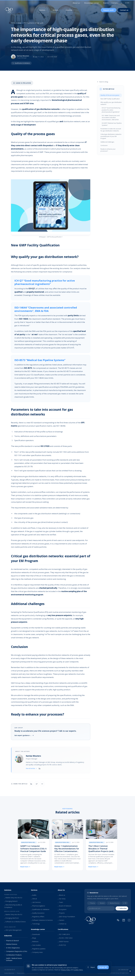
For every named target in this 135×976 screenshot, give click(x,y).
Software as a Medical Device (15, 922)
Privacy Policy (65, 970)
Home (13, 23)
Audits (33, 895)
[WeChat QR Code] (118, 920)
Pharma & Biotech (12, 941)
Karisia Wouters (33, 756)
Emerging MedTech (11, 918)
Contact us (124, 10)
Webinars (34, 942)
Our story (61, 899)
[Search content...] (121, 3)
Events (106, 3)
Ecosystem (62, 909)
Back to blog (103, 82)
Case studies (36, 945)
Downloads (35, 934)
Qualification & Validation (40, 909)
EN (128, 3)
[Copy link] (42, 784)
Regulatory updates (38, 949)
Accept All (103, 967)
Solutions (42, 10)
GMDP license (63, 942)
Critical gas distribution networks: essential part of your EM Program (111, 136)
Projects (61, 913)
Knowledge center (91, 3)
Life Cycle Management (13, 930)
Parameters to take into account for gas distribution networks (111, 130)
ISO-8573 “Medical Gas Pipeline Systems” (112, 124)
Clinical (34, 899)
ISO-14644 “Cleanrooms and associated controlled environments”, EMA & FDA (111, 118)
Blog (19, 23)
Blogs (33, 938)
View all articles (30, 768)
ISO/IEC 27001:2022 (65, 938)
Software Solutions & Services (42, 920)
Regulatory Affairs (37, 917)
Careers (115, 3)
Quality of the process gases (110, 95)
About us (76, 3)
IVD (126, 903)
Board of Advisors (64, 906)
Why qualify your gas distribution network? (111, 103)
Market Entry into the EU (13, 898)
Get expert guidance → (22, 735)
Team (60, 902)
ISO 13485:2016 (64, 934)
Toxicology (35, 924)
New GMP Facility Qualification (110, 99)
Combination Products (14, 955)
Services (55, 10)
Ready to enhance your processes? (108, 150)
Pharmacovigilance (38, 906)
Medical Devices (11, 944)
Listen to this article (23, 83)
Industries (69, 10)
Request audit (108, 10)
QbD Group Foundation (66, 917)
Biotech (102, 903)
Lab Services (36, 902)
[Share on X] (37, 784)
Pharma (92, 903)
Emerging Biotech (11, 901)
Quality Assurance (37, 913)
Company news (37, 952)
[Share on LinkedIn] (31, 784)
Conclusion (104, 145)
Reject (92, 967)
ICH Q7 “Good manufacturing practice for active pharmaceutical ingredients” (111, 110)
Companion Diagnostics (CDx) (16, 951)
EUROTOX (62, 945)
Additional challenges (107, 142)
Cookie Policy (78, 970)
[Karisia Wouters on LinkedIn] (39, 768)
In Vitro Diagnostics (13, 948)
